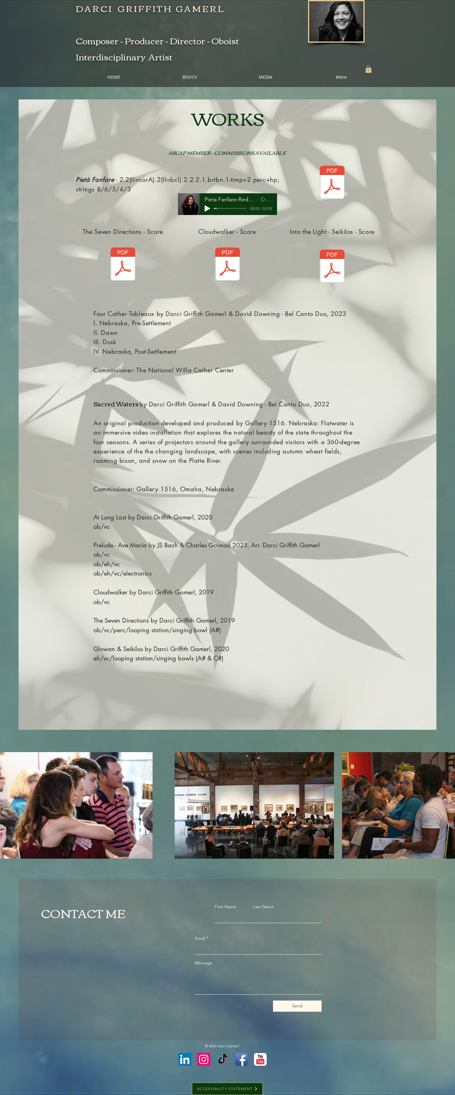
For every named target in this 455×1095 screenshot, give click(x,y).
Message (203, 963)
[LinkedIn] (184, 1059)
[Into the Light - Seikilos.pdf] (332, 267)
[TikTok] (222, 1059)
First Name (225, 906)
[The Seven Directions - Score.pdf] (123, 265)
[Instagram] (203, 1059)
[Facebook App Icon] (241, 1059)
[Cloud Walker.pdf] (227, 265)
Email (200, 938)
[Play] (207, 208)
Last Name (263, 906)
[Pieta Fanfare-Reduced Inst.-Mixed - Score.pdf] (332, 183)
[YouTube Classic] (260, 1059)
